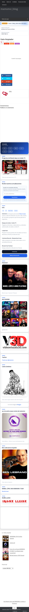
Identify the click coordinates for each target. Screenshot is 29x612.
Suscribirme (14, 197)
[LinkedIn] (10, 151)
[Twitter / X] (4, 148)
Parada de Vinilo (22, 2)
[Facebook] (10, 148)
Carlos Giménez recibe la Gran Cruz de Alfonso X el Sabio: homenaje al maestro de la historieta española (17, 23)
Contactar (14, 251)
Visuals (15, 210)
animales (6, 43)
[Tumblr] (4, 151)
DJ (3, 210)
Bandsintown (5, 491)
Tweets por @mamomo (8, 360)
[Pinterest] (21, 148)
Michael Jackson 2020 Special (17, 555)
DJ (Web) (15, 2)
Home (3, 2)
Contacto (4, 4)
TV (6, 210)
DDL (3, 41)
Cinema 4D (12, 543)
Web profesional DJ (14, 255)
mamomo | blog (9, 9)
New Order (10, 210)
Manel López (22, 214)
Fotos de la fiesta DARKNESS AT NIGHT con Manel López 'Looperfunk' (17, 551)
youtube (17, 43)
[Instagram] (15, 148)
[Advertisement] (13, 517)
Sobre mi (9, 2)
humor (12, 43)
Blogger (19, 404)
